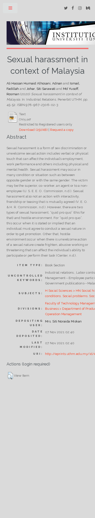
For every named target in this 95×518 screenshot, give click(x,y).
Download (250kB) (33, 130)
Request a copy (62, 130)
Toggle (10, 9)
